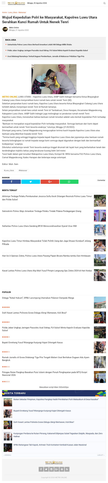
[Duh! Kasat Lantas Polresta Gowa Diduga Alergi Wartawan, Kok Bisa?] (100, 318)
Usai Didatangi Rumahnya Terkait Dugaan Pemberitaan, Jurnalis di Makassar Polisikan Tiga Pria (45, 56)
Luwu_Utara (12, 12)
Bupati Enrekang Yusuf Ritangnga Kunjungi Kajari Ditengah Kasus (32, 342)
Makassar (22, 12)
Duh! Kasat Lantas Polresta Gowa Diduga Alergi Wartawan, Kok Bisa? (34, 313)
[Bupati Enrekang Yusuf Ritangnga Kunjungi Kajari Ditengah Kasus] (100, 347)
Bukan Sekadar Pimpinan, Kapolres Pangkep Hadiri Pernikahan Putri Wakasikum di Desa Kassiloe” (56, 399)
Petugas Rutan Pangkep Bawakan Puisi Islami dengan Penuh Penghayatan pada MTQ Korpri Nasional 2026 (44, 373)
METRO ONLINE (61, 478)
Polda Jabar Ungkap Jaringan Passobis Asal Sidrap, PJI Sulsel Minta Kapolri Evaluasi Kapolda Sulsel (47, 50)
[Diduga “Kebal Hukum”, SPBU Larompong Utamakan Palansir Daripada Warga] (100, 303)
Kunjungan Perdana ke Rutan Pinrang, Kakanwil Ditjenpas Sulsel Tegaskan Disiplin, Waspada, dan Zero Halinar (58, 435)
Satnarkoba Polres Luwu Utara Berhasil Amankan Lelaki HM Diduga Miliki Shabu (39, 45)
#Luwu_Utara (9, 170)
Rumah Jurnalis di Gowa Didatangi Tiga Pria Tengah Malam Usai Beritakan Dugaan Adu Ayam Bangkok (45, 358)
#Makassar (23, 170)
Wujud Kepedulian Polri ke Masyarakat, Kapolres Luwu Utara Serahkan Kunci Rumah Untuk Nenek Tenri (49, 19)
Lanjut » (100, 455)
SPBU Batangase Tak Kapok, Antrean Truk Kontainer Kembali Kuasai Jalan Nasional (50, 445)
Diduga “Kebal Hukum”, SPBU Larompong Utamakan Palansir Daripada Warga (38, 298)
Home (4, 12)
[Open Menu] (3, 3)
